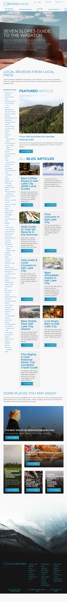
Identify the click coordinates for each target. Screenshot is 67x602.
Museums (9, 149)
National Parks (10, 238)
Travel (7, 318)
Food (6, 160)
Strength (8, 307)
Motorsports (9, 234)
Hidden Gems (9, 187)
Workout (8, 347)
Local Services (9, 229)
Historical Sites (10, 196)
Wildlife (7, 343)
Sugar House (9, 309)
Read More (26, 151)
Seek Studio (9, 284)
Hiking (7, 189)
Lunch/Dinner (10, 231)
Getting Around (10, 170)
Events (7, 152)
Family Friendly (10, 154)
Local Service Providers (45, 583)
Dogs (6, 137)
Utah (6, 330)
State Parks (9, 305)
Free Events (9, 164)
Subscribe (48, 2)
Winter (7, 345)
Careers (7, 124)
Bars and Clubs (10, 112)
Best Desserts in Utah (55, 590)
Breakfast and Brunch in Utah (37, 590)
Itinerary (8, 206)
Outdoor (8, 240)
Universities (9, 326)
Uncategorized (10, 324)
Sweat (7, 314)
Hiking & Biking (10, 192)
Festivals (8, 156)
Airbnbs (7, 95)
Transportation (10, 316)
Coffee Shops (9, 126)
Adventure (8, 93)
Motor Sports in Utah (32, 577)
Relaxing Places (10, 278)
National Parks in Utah (45, 573)
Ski (6, 288)
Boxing (7, 116)
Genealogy (8, 168)
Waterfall (9, 194)
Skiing (7, 295)
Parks (7, 257)
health (7, 179)
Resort (7, 280)
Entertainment (25, 9)
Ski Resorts (8, 290)
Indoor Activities (10, 204)
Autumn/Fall (9, 103)
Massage (9, 185)
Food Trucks (10, 162)
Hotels (7, 198)
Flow (6, 158)
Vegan (7, 337)
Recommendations (11, 269)
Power (7, 265)
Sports (7, 303)
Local (6, 225)
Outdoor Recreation (10, 10)
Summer (8, 311)
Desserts (8, 135)
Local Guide (9, 227)
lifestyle (7, 223)
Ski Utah (8, 293)
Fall (7, 105)
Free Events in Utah (57, 575)
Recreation (8, 271)
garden (7, 166)
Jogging (9, 349)
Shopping (8, 286)
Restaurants (54, 9)
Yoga (6, 351)
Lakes (7, 208)
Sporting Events (10, 301)
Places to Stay (10, 263)
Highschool (10, 328)
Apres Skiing (9, 97)
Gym (6, 177)
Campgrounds (10, 122)
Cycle (7, 133)
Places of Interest (40, 11)
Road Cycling (10, 250)
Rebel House (9, 267)
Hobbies (9, 175)
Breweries (8, 120)
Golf (6, 173)
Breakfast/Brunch (11, 118)
